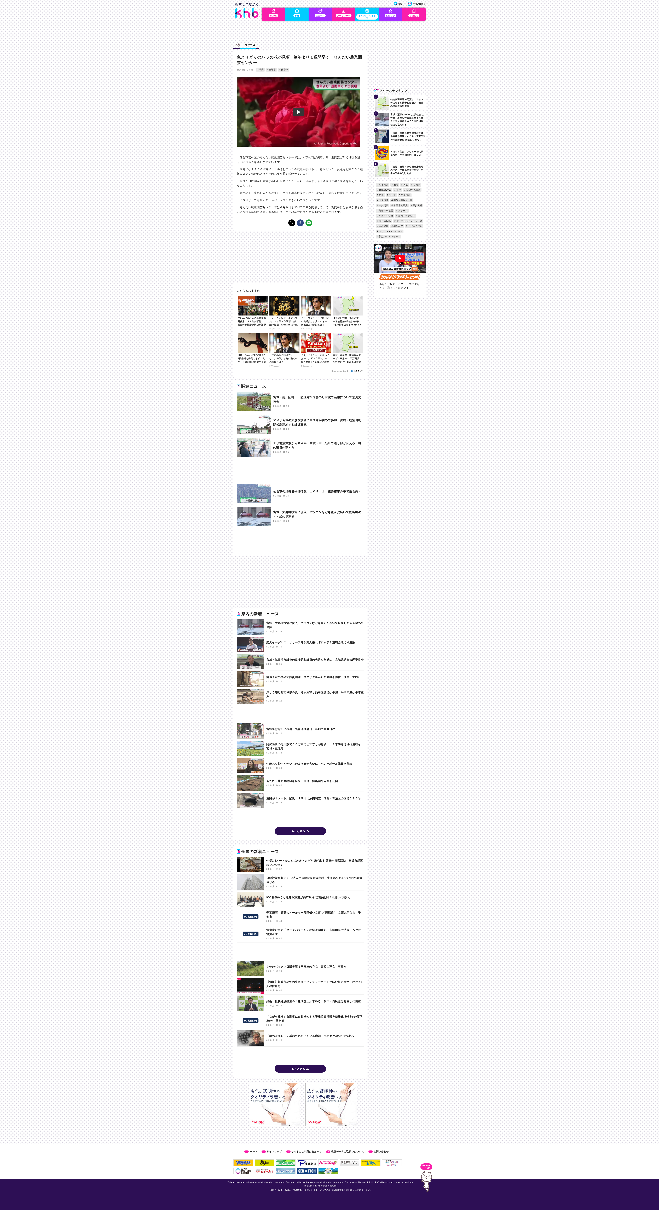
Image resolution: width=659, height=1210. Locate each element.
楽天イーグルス (406, 215)
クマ (398, 190)
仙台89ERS (384, 221)
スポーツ (402, 210)
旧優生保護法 (413, 190)
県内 (261, 69)
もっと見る (298, 831)
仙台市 (284, 69)
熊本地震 (383, 184)
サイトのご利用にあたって (306, 1151)
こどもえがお (414, 226)
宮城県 (272, 69)
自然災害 (383, 205)
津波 (405, 184)
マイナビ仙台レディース (409, 221)
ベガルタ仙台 (385, 215)
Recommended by (341, 371)
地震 (395, 184)
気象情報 (405, 195)
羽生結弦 (398, 226)
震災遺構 (417, 205)
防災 (381, 195)
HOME (253, 1151)
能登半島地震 (385, 210)
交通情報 (383, 200)
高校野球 (383, 226)
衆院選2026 (384, 190)
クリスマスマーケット (390, 231)
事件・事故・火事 (402, 200)
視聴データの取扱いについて (347, 1151)
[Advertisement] (300, 471)
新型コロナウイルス (389, 236)
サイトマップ (274, 1151)
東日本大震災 (400, 205)
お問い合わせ (381, 1151)
